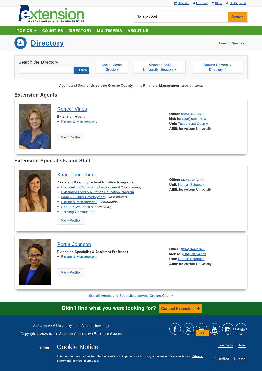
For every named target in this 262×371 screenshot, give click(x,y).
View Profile (70, 137)
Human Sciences (191, 184)
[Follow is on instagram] (228, 330)
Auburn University (95, 325)
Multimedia (109, 30)
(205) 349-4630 (193, 113)
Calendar (183, 3)
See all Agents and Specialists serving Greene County (131, 295)
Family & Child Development (83, 197)
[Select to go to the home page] (51, 13)
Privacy (240, 358)
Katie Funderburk (76, 175)
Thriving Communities (78, 211)
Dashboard (48, 347)
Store (218, 3)
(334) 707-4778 (194, 254)
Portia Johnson (74, 244)
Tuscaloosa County (193, 123)
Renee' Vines (72, 109)
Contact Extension (178, 308)
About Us (138, 30)
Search (237, 16)
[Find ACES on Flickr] (241, 330)
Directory (80, 30)
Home (222, 43)
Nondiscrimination (215, 358)
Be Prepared (238, 3)
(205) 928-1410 (194, 118)
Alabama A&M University (52, 325)
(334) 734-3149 (193, 179)
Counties (52, 30)
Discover (202, 3)
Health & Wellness (75, 206)
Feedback (225, 345)
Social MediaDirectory (112, 67)
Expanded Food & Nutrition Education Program (97, 192)
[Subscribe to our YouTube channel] (214, 330)
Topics (25, 30)
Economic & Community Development (90, 187)
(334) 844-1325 (193, 249)
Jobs (242, 345)
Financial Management (79, 121)
